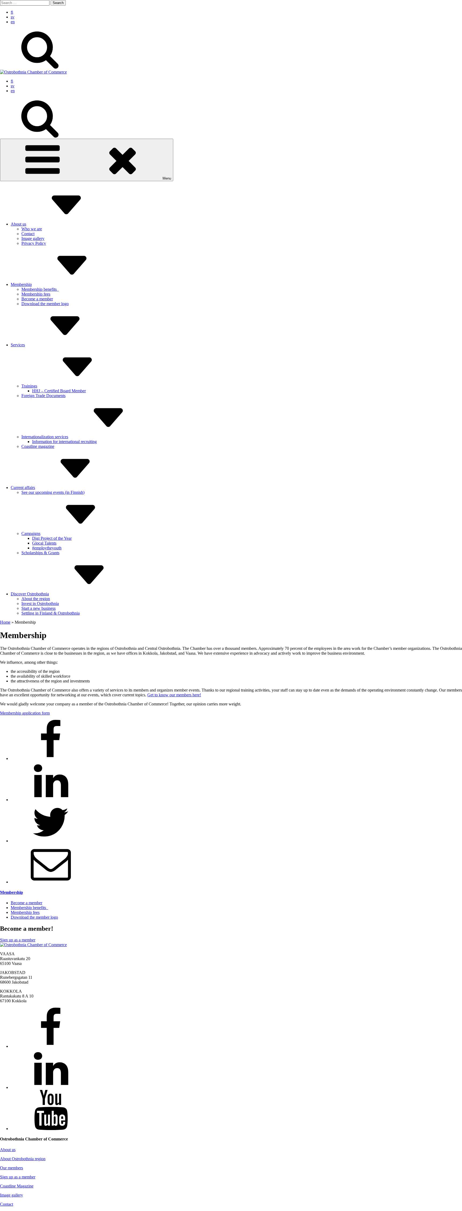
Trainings (29, 386)
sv (12, 17)
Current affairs (23, 487)
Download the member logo (45, 303)
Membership (21, 284)
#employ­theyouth (46, 548)
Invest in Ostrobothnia (40, 603)
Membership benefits (40, 289)
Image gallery (32, 238)
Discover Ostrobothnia (30, 594)
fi (12, 12)
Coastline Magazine (16, 1186)
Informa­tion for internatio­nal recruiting (64, 441)
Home (5, 622)
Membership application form (25, 713)
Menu (167, 178)
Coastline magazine (37, 446)
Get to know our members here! (174, 695)
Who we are (31, 229)
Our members (11, 1168)
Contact (27, 233)
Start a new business (38, 608)
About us (18, 224)
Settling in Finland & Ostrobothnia (50, 613)
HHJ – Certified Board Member (59, 391)
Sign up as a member (17, 940)
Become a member (37, 299)
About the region (35, 598)
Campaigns (30, 533)
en (13, 22)
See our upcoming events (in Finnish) (52, 492)
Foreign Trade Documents (43, 395)
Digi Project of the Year (52, 538)
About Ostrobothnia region (22, 1158)
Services (18, 345)
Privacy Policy (33, 243)
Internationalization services (44, 436)
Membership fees (35, 294)
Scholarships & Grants (40, 552)
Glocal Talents (44, 543)
